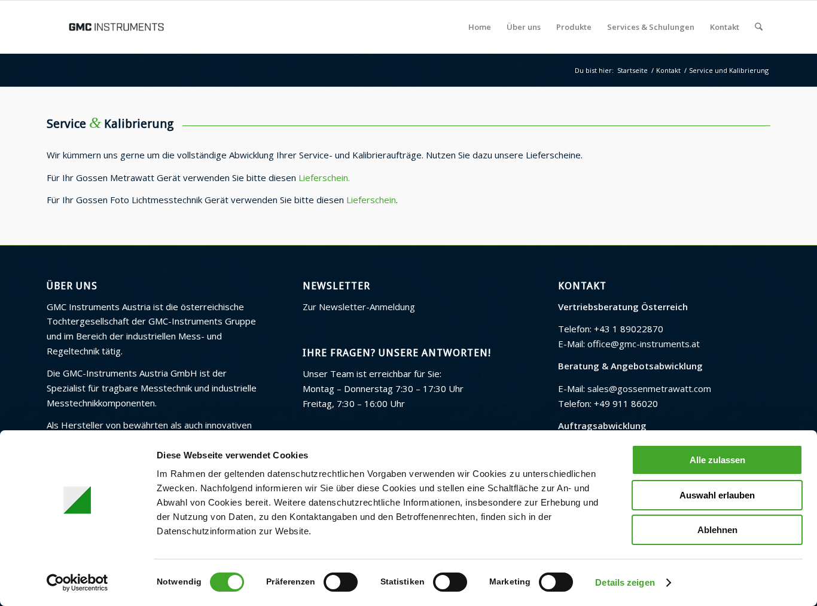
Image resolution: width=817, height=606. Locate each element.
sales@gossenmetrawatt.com (649, 388)
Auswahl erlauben (717, 495)
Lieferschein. (324, 177)
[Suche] (758, 27)
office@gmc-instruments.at (643, 344)
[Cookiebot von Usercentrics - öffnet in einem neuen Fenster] (77, 583)
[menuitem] (480, 27)
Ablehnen (717, 530)
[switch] (341, 582)
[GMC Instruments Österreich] (116, 27)
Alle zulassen (717, 460)
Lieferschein (371, 200)
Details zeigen (624, 582)
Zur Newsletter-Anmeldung (359, 307)
